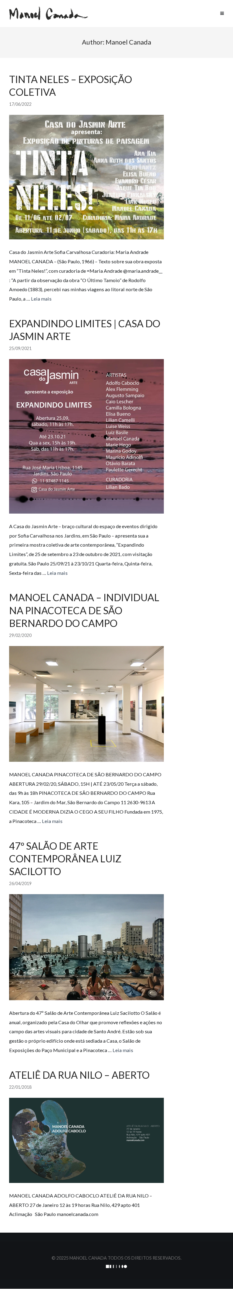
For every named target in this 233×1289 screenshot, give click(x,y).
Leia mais (41, 298)
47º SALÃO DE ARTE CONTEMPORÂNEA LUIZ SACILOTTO (65, 858)
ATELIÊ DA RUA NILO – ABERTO (79, 1075)
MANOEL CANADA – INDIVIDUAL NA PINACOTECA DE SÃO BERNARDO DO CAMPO (84, 610)
